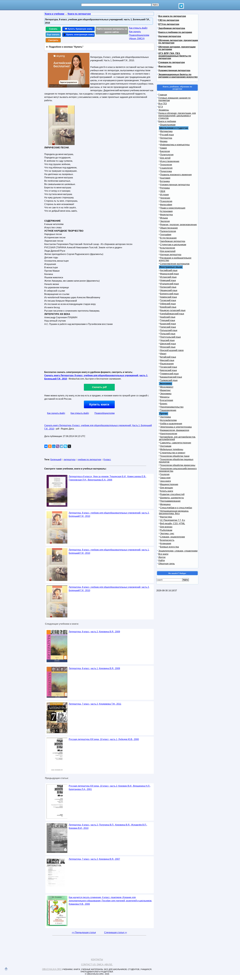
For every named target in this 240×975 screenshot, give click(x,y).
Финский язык (167, 360)
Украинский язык (168, 290)
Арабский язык (167, 317)
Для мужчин (166, 527)
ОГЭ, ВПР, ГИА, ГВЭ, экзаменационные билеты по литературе (174, 56)
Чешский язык (167, 340)
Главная (162, 95)
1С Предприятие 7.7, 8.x (172, 520)
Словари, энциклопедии (172, 537)
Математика (166, 131)
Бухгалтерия (166, 400)
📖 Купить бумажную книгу (78, 29)
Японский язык (167, 347)
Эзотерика (165, 417)
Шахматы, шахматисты (172, 498)
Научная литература (169, 36)
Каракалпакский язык (171, 377)
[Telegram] (61, 446)
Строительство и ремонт (172, 453)
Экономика (165, 393)
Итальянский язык (169, 284)
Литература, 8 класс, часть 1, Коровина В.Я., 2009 (94, 668)
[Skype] (65, 446)
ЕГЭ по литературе (168, 24)
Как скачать (135, 31)
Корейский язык (168, 307)
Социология (166, 168)
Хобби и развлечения (171, 423)
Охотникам (165, 446)
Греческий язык (168, 327)
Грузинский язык (168, 367)
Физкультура (166, 214)
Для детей (165, 158)
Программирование (170, 501)
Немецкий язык (168, 280)
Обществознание (169, 228)
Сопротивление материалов (174, 264)
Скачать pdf (99, 387)
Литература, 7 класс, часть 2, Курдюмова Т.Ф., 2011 (95, 704)
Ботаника (165, 181)
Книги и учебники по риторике (175, 32)
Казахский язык (168, 324)
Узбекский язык (168, 304)
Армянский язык (168, 297)
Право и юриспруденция (172, 208)
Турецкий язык (167, 320)
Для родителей (167, 251)
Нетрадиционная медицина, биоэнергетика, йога (174, 512)
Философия (166, 204)
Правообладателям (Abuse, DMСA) (139, 37)
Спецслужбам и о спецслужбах (176, 508)
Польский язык (167, 333)
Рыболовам (166, 530)
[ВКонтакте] (46, 446)
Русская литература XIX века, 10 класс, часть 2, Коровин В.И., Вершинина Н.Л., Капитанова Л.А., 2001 (110, 787)
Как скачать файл (56, 413)
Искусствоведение (169, 161)
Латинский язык (168, 287)
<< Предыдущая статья (84, 932)
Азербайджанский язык (172, 314)
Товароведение (168, 410)
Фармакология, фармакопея (174, 430)
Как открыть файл (138, 28)
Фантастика (164, 66)
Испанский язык (168, 277)
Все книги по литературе (172, 16)
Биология (165, 151)
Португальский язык (170, 337)
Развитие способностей (172, 494)
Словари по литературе (171, 62)
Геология (164, 474)
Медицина (165, 504)
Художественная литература (174, 70)
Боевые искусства (169, 547)
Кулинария (165, 543)
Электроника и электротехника (176, 427)
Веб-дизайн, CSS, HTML (172, 523)
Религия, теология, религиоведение (178, 224)
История (164, 194)
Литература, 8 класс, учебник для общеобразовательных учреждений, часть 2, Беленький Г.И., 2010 (109, 514)
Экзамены (163, 110)
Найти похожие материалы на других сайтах (112, 30)
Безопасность (167, 540)
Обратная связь (166, 563)
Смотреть (53, 40)
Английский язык (168, 270)
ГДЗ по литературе (168, 20)
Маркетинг (165, 390)
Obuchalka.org (52, 969)
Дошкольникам (167, 125)
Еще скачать (53, 34)
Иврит (163, 353)
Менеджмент (166, 387)
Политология (166, 154)
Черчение (165, 198)
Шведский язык (168, 343)
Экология (165, 221)
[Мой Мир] (53, 446)
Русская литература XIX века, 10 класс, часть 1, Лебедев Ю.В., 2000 (104, 739)
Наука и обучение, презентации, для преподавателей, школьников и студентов (177, 115)
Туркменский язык (169, 373)
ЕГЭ (160, 107)
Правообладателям (104, 413)
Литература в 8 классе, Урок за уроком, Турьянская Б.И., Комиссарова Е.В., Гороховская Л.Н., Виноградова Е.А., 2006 (107, 478)
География (165, 234)
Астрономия (166, 211)
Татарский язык (168, 300)
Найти (161, 560)
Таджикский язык (169, 380)
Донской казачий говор (172, 350)
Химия (163, 148)
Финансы (164, 397)
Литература (166, 138)
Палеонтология (168, 231)
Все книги (163, 554)
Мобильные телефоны (171, 449)
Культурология (167, 248)
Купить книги (99, 404)
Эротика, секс (167, 533)
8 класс (107, 459)
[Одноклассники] (50, 446)
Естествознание (168, 238)
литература (69, 459)
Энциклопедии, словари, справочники (178, 551)
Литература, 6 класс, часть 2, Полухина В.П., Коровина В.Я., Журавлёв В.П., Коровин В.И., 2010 (108, 826)
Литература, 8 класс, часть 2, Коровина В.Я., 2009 (94, 631)
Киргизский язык (168, 370)
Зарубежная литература (171, 28)
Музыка (164, 218)
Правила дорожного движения (176, 174)
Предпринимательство (171, 407)
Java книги (165, 481)
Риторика (165, 188)
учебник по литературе (89, 459)
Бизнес (163, 403)
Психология (166, 201)
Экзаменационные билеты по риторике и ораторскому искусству (178, 75)
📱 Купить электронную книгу (78, 34)
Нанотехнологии (168, 433)
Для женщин (166, 488)
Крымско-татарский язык (172, 310)
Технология (166, 164)
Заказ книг (165, 478)
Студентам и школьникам (173, 244)
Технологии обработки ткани (174, 456)
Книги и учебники (167, 121)
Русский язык (167, 134)
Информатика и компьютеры (175, 144)
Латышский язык (168, 330)
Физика (163, 141)
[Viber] (57, 446)
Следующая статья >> (115, 932)
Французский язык (169, 274)
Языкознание (167, 363)
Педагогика (166, 171)
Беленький (55, 459)
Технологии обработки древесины (177, 465)
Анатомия (165, 178)
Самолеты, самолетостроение (175, 443)
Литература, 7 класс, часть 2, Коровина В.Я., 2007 (94, 859)
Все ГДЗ (162, 103)
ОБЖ (162, 191)
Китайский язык (168, 357)
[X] (69, 446)
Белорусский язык (169, 294)
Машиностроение (169, 484)
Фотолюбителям (168, 420)
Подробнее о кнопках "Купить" (66, 47)
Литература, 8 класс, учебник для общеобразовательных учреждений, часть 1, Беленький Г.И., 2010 (109, 551)
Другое (162, 557)
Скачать (53, 29)
